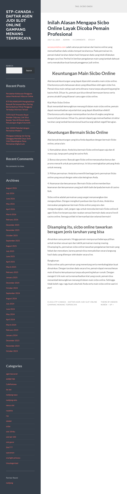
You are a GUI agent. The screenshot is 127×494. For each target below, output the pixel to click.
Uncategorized (12, 463)
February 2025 (12, 272)
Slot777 (9, 447)
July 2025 (10, 251)
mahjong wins (11, 400)
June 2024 (10, 309)
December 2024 (12, 283)
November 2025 (12, 230)
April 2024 (10, 319)
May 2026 (10, 204)
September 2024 (13, 293)
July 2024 (10, 304)
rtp (7, 416)
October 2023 (12, 351)
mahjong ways (12, 395)
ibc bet (9, 389)
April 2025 (10, 262)
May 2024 (10, 314)
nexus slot (10, 405)
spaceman (10, 453)
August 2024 (11, 298)
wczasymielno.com (57, 47)
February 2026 (12, 219)
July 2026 (10, 193)
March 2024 (11, 325)
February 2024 (12, 330)
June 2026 (10, 199)
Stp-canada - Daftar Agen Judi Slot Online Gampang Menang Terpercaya (20, 25)
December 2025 (12, 225)
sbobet (9, 421)
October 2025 (12, 235)
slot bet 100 (11, 437)
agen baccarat (12, 374)
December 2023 (12, 340)
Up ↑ (112, 305)
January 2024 (11, 335)
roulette (9, 410)
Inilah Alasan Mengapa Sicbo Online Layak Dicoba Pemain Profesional (78, 28)
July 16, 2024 (54, 40)
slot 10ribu (10, 431)
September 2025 (13, 241)
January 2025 (11, 277)
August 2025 (11, 246)
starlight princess (13, 458)
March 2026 (11, 214)
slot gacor (10, 442)
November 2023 (12, 346)
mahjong (9, 483)
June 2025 (10, 256)
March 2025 (11, 267)
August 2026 (11, 188)
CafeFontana (11, 384)
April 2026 (10, 209)
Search (9, 66)
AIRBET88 (10, 379)
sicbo (8, 426)
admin (66, 40)
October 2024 (12, 288)
